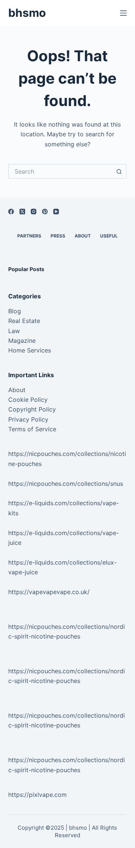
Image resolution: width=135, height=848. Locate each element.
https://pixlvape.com (37, 794)
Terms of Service (32, 429)
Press (58, 236)
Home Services (29, 350)
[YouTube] (56, 211)
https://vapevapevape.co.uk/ (49, 592)
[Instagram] (33, 211)
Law (14, 331)
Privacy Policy (28, 419)
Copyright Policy (32, 409)
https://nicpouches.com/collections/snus (65, 483)
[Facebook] (11, 211)
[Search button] (119, 171)
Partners (29, 236)
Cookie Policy (28, 399)
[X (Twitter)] (22, 211)
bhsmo (27, 12)
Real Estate (24, 320)
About (83, 236)
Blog (14, 311)
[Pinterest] (45, 211)
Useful (109, 236)
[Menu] (123, 13)
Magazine (22, 340)
